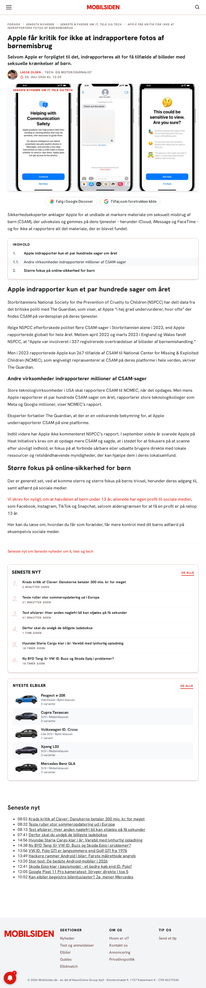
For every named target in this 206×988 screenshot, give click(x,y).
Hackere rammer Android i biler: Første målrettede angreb (82, 856)
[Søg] (197, 7)
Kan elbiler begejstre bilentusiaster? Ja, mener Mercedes (81, 877)
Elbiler (65, 952)
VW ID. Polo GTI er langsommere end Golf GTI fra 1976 (78, 850)
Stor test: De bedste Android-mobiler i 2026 (68, 861)
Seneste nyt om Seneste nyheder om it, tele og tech (50, 551)
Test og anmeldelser (77, 945)
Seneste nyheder (40, 24)
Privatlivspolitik (122, 959)
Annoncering (119, 952)
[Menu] (9, 7)
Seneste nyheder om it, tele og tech (91, 24)
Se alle (187, 573)
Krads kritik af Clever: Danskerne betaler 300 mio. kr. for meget (87, 819)
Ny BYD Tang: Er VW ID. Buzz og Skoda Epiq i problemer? (80, 845)
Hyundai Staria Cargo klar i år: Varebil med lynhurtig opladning (85, 840)
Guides (66, 959)
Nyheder (67, 938)
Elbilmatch (69, 966)
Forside (14, 24)
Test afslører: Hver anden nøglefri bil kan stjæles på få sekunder (87, 829)
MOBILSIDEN (103, 7)
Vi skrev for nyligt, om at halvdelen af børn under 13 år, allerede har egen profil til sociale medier (99, 499)
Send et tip (168, 938)
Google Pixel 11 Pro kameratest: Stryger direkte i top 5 (78, 871)
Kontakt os (118, 945)
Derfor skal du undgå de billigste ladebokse (68, 834)
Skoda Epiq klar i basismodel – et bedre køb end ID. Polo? (80, 866)
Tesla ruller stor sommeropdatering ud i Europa (72, 824)
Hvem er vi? (119, 938)
